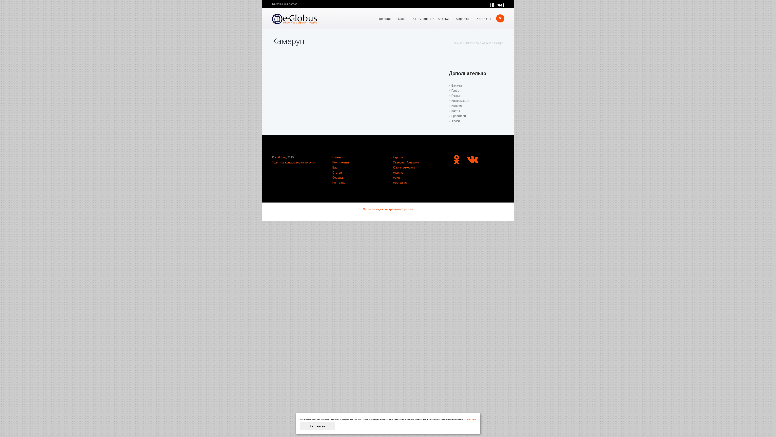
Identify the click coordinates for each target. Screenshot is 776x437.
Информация (460, 100)
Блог (401, 18)
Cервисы (462, 18)
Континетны (340, 162)
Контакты (484, 18)
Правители (458, 116)
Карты (455, 110)
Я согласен (317, 426)
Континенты (422, 18)
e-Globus (280, 157)
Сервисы (338, 177)
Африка (398, 172)
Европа (398, 157)
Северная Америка (406, 162)
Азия (396, 177)
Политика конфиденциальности (293, 162)
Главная (385, 18)
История (457, 105)
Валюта (456, 85)
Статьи (443, 18)
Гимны (455, 95)
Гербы (455, 90)
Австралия (400, 182)
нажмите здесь (471, 419)
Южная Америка (404, 167)
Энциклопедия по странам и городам (388, 209)
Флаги (455, 121)
